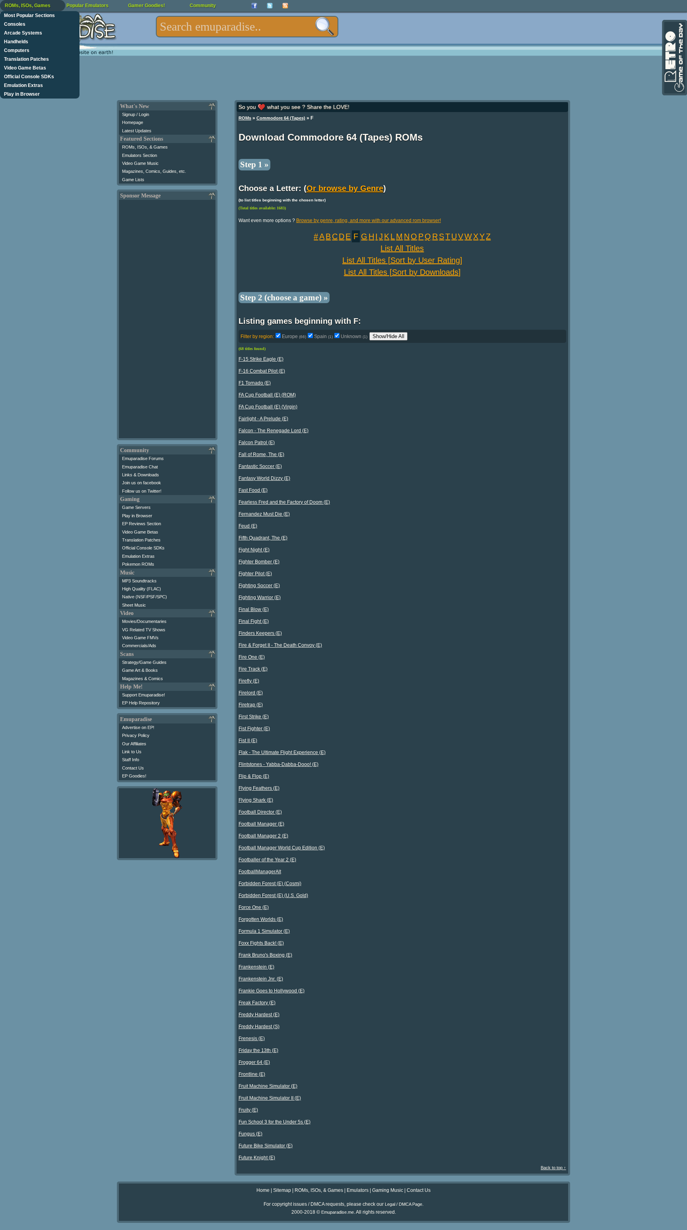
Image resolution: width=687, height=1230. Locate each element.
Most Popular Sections (29, 15)
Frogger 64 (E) (254, 1062)
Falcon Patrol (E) (257, 442)
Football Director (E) (260, 812)
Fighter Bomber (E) (259, 562)
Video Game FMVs (140, 637)
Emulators (358, 1190)
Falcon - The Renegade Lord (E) (274, 430)
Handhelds (16, 41)
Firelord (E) (251, 693)
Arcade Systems (23, 33)
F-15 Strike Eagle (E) (261, 359)
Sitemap (282, 1190)
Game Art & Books (140, 670)
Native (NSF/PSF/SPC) (144, 596)
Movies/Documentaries (144, 621)
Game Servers (136, 507)
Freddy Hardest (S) (259, 1026)
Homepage (132, 122)
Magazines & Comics (142, 678)
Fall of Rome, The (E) (261, 454)
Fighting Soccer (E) (259, 585)
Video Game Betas (25, 68)
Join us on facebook (141, 482)
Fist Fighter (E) (254, 728)
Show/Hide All (388, 336)
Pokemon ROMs (138, 564)
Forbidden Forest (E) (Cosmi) (270, 883)
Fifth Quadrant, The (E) (263, 538)
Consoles (14, 24)
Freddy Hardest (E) (259, 1014)
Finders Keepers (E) (260, 633)
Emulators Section (139, 155)
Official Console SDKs (29, 76)
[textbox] (247, 26)
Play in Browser (22, 94)
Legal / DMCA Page (403, 1204)
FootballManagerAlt (260, 871)
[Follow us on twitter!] (270, 6)
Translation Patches (26, 59)
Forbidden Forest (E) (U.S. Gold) (273, 895)
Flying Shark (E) (256, 800)
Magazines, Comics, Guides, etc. (154, 171)
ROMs (245, 118)
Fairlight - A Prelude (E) (263, 419)
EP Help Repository (141, 702)
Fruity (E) (248, 1110)
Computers (16, 50)
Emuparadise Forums (143, 458)
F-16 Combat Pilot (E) (262, 371)
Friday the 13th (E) (258, 1050)
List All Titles (402, 248)
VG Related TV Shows (143, 629)
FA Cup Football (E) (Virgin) (268, 407)
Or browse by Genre (345, 188)
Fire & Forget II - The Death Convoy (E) (280, 645)
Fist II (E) (248, 740)
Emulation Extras (23, 85)
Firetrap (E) (251, 705)
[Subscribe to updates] (285, 6)
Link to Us (132, 751)
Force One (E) (254, 907)
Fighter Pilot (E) (255, 573)
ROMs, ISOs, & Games (145, 147)
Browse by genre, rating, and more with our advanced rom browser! (368, 220)
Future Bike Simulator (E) (266, 1146)
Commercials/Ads (139, 645)
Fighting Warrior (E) (260, 597)
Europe (294, 336)
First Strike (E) (254, 716)
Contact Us (133, 768)
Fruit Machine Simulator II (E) (270, 1098)
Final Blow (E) (254, 609)
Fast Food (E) (253, 490)
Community (203, 5)
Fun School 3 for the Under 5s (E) (275, 1122)
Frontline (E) (252, 1074)
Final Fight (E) (254, 621)
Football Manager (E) (261, 824)
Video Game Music (140, 163)
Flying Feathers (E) (259, 788)
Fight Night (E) (254, 550)
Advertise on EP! (138, 727)
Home (263, 1190)
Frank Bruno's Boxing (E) (265, 955)
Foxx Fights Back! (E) (261, 943)
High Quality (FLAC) (141, 588)
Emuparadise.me (337, 1212)
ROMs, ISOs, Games (27, 5)
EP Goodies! (134, 776)
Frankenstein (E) (256, 967)
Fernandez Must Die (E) (264, 514)
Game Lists (133, 179)
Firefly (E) (249, 681)
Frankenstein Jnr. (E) (261, 979)
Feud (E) (248, 526)
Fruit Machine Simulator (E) (268, 1086)
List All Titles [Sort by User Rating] (402, 260)
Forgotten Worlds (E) (261, 919)
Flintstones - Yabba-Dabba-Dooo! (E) (278, 764)
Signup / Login (135, 114)
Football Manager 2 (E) (263, 836)
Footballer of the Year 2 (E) (267, 860)
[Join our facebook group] (254, 6)
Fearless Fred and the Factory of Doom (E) (284, 502)
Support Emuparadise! (143, 694)
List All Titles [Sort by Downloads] (402, 272)
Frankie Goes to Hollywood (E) (272, 991)
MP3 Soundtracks (139, 580)
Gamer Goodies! (146, 5)
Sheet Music (134, 605)
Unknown (354, 336)
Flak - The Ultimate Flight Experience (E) (282, 752)
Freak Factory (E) (257, 1003)
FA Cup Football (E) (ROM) (267, 395)
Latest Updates (136, 130)
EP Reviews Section (141, 523)
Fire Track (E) (253, 669)
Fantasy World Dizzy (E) (264, 478)
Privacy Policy (135, 735)
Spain (323, 336)
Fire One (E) (252, 657)
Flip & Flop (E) (254, 776)
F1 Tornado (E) (255, 383)
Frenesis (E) (252, 1038)
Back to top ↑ (553, 1167)
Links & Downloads (140, 474)
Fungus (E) (250, 1134)
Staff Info (130, 759)
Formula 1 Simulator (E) (264, 931)
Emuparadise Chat (140, 466)
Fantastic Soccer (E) (260, 466)
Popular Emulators (87, 5)
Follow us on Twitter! (141, 491)
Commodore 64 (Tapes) (280, 118)
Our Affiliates (134, 743)
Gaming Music (387, 1190)
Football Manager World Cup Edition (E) (282, 848)
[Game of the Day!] (674, 57)
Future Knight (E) (257, 1157)
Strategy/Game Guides (144, 662)
